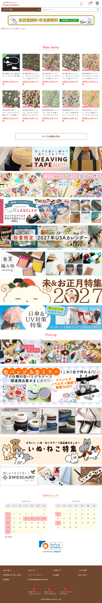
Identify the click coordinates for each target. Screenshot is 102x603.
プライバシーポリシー (35, 575)
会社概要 (56, 575)
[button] (51, 547)
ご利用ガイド (57, 570)
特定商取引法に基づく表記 (12, 575)
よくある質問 (82, 570)
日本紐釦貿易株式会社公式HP (38, 579)
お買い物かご (7, 570)
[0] (89, 3)
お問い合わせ (82, 575)
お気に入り (31, 570)
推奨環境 (6, 579)
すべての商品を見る (51, 136)
